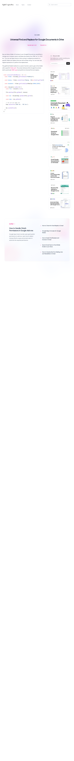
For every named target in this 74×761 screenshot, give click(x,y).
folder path (13, 68)
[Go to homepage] (8, 4)
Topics (23, 4)
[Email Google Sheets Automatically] (60, 161)
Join (68, 63)
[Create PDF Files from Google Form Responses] (60, 90)
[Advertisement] (37, 18)
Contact (29, 4)
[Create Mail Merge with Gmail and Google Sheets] (60, 146)
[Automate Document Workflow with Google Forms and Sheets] (60, 104)
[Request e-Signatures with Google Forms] (60, 118)
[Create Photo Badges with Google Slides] (60, 175)
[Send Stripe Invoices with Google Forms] (60, 203)
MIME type (14, 70)
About (17, 4)
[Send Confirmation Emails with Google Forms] (60, 76)
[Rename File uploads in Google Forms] (60, 189)
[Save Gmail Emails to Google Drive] (60, 132)
